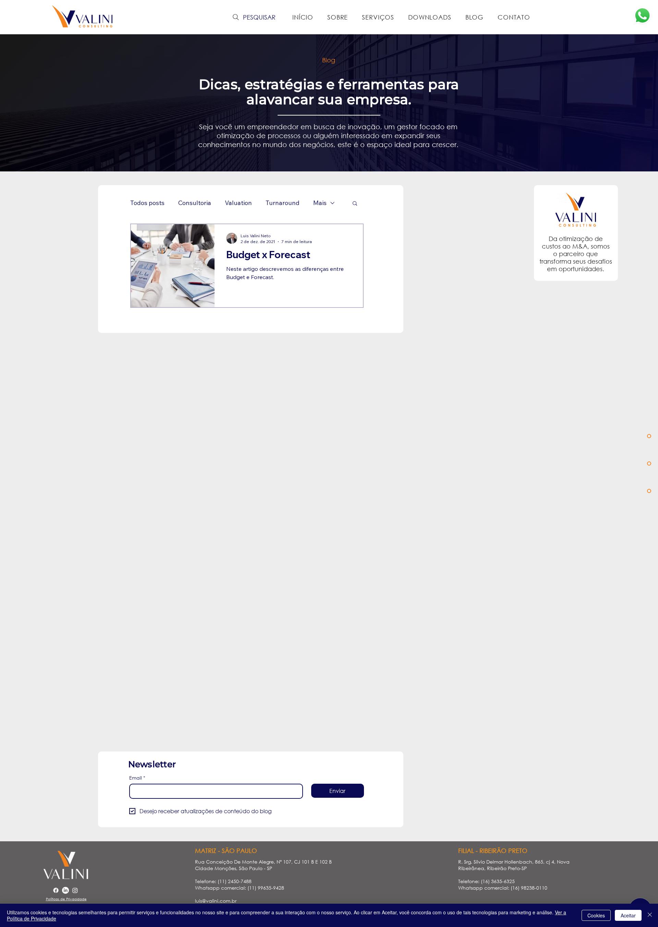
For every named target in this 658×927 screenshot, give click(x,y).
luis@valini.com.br (215, 901)
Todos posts (147, 203)
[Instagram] (75, 890)
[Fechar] (650, 915)
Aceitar (628, 915)
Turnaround (283, 203)
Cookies (596, 915)
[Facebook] (55, 890)
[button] (355, 203)
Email (137, 777)
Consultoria (194, 203)
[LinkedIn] (65, 890)
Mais (320, 203)
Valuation (238, 203)
